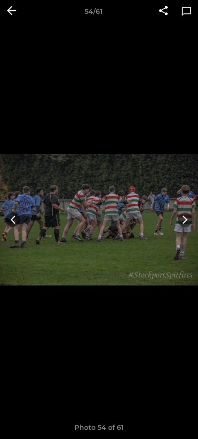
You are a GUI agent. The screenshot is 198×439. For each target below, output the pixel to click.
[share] (163, 11)
